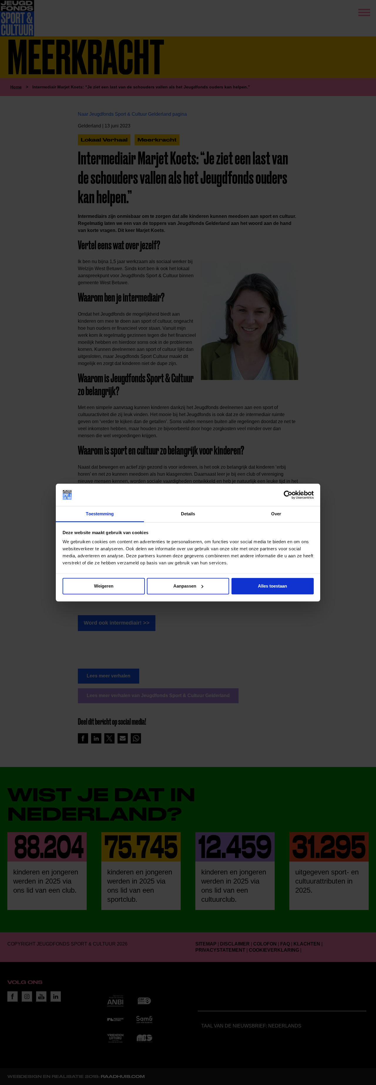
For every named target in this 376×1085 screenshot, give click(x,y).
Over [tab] (276, 514)
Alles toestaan (272, 585)
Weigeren (103, 585)
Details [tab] (188, 514)
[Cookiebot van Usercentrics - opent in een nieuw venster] (288, 494)
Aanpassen (184, 585)
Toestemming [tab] (100, 514)
